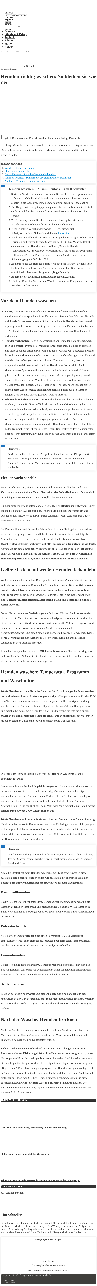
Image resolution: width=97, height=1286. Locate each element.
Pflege (9, 40)
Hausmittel (64, 233)
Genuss (10, 31)
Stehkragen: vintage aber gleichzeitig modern (25, 1154)
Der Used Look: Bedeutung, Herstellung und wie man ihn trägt (34, 1127)
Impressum (9, 1280)
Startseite (3, 51)
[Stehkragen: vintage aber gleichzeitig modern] (15, 1149)
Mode (8, 43)
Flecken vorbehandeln (17, 171)
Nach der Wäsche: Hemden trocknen (25, 180)
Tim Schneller (29, 66)
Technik (10, 37)
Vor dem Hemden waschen (19, 167)
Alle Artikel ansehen (12, 1192)
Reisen (9, 46)
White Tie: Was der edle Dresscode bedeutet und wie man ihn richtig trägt (40, 1180)
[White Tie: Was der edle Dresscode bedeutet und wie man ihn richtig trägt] (15, 1175)
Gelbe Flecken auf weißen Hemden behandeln (30, 174)
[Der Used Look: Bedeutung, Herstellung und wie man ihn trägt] (15, 1122)
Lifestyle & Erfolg (16, 34)
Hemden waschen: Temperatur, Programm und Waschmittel (38, 177)
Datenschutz (10, 1282)
